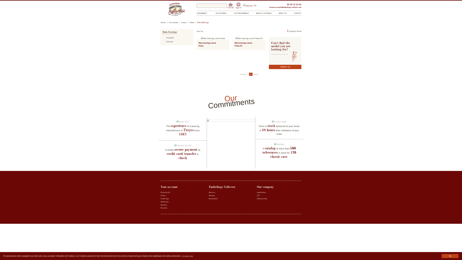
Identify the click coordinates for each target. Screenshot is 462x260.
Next (256, 74)
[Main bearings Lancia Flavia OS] (249, 38)
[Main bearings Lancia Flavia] (213, 38)
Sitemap (212, 195)
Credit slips (165, 199)
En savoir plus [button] (187, 256)
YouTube (266, 5)
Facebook (262, 5)
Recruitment (213, 199)
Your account (169, 187)
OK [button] (450, 256)
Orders (163, 195)
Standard (170, 37)
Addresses (165, 202)
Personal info (165, 192)
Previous (243, 74)
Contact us (285, 67)
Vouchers (164, 205)
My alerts (164, 208)
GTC (258, 195)
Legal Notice (261, 192)
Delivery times (262, 199)
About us (212, 192)
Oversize (169, 41)
